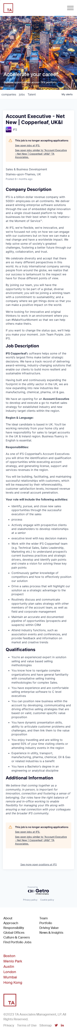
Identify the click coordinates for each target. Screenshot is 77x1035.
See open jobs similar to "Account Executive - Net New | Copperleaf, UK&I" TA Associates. (41, 154)
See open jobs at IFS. (27, 145)
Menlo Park (12, 961)
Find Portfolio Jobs (17, 942)
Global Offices (13, 933)
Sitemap (45, 1025)
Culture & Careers (16, 937)
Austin (8, 966)
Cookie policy (47, 899)
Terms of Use (27, 1025)
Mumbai (10, 977)
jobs (22, 94)
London (9, 972)
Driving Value (49, 928)
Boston (9, 956)
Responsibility (13, 928)
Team (43, 918)
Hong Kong (12, 982)
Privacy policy (30, 899)
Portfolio (45, 923)
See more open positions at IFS (38, 864)
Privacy (8, 1025)
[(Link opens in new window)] (56, 1025)
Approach (10, 923)
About (7, 918)
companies (8, 94)
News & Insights (51, 933)
